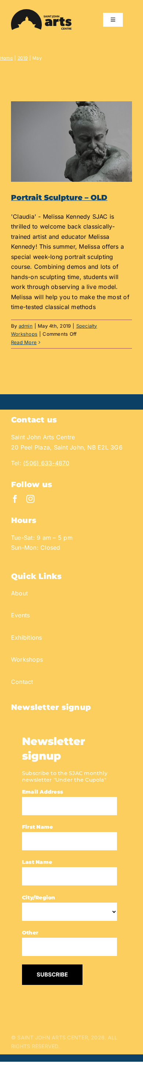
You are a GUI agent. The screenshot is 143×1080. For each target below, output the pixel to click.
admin (26, 326)
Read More (24, 342)
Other (30, 932)
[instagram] (30, 499)
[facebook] (15, 499)
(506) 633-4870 (46, 463)
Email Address (42, 792)
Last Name (37, 862)
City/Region (38, 897)
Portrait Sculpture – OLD (59, 197)
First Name (37, 827)
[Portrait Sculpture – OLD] (71, 141)
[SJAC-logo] (41, 12)
